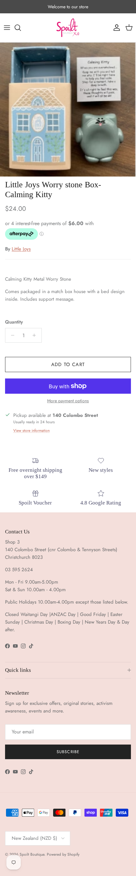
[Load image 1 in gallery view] (68, 110)
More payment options (68, 401)
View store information (31, 430)
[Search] (21, 28)
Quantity (14, 322)
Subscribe (68, 752)
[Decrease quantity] (10, 335)
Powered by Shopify (63, 854)
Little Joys (21, 248)
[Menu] (7, 28)
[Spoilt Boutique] (68, 28)
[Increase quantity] (35, 335)
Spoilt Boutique (32, 854)
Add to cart (68, 364)
